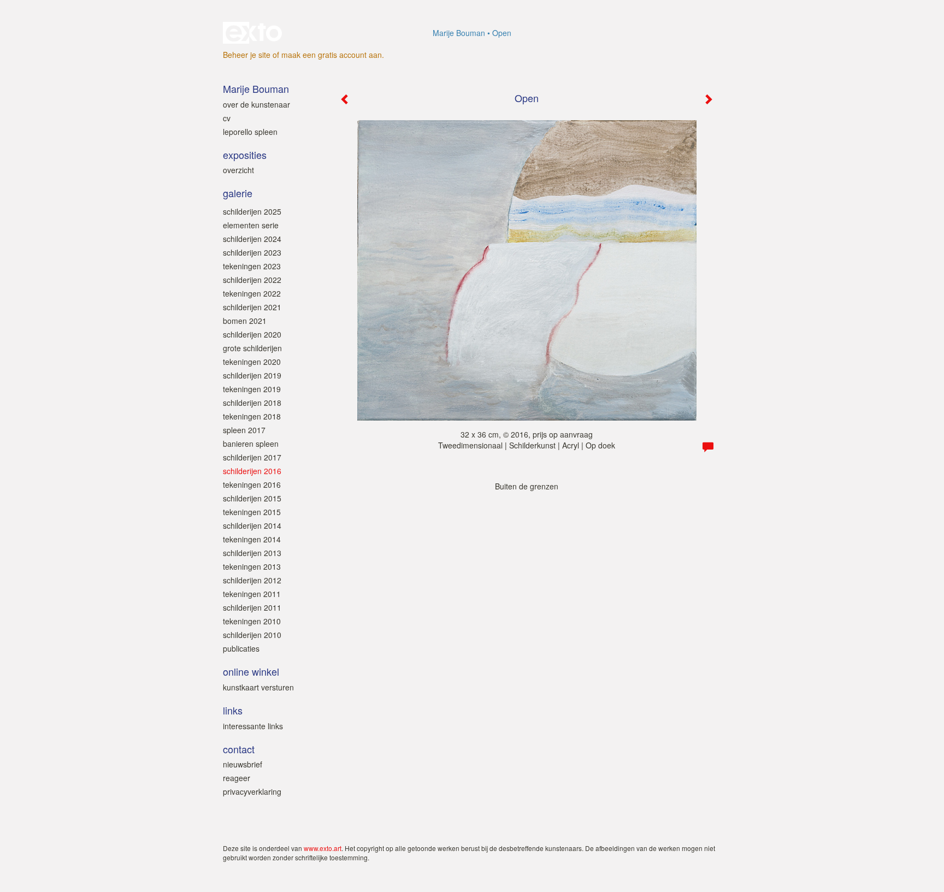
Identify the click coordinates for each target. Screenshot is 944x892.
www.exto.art (322, 848)
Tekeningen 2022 (252, 293)
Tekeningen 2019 (252, 388)
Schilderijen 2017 (252, 457)
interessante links (253, 725)
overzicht (238, 169)
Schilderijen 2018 (252, 402)
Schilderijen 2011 (252, 607)
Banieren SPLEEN (251, 443)
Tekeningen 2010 (252, 621)
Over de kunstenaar (256, 104)
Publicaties (241, 648)
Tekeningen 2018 (252, 416)
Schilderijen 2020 (252, 334)
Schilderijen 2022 (252, 279)
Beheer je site (246, 54)
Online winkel (251, 671)
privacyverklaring (252, 791)
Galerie (237, 193)
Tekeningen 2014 (252, 539)
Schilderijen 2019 (252, 375)
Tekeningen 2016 (252, 484)
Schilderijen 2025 (252, 211)
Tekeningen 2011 (252, 593)
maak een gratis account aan (331, 54)
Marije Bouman (459, 32)
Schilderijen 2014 (252, 525)
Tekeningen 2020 (252, 361)
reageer (236, 777)
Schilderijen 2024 (252, 238)
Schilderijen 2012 (252, 580)
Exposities (245, 155)
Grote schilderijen (252, 347)
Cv (227, 118)
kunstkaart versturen (258, 687)
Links (233, 710)
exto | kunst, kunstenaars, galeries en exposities (254, 33)
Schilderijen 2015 (252, 498)
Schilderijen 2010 (252, 634)
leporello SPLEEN (250, 131)
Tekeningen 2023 (252, 266)
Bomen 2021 (245, 320)
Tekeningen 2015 (252, 511)
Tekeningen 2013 (252, 566)
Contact (239, 749)
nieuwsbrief (242, 764)
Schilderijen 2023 (252, 252)
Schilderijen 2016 (252, 470)
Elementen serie (251, 225)
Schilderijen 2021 (252, 307)
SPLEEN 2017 (244, 429)
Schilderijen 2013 (252, 552)
